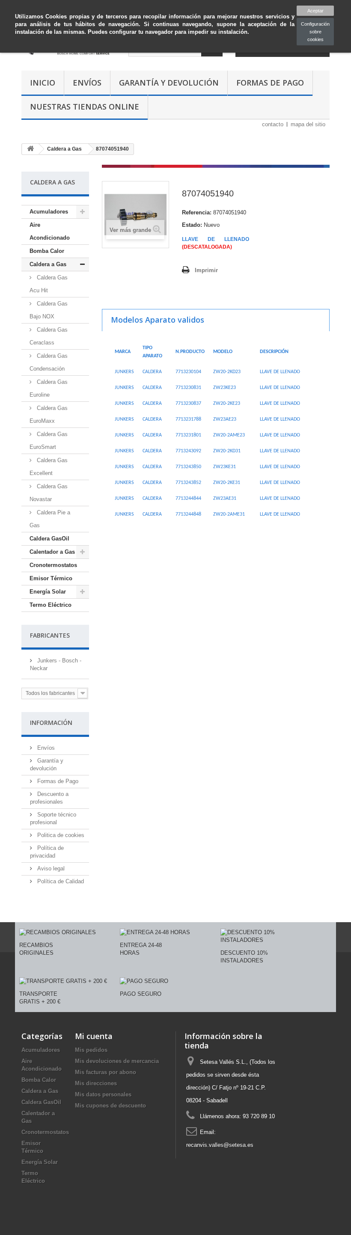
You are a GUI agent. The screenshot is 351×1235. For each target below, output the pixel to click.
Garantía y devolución (169, 82)
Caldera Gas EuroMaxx (49, 414)
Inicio (42, 82)
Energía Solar (48, 591)
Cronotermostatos (53, 565)
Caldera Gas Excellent (49, 466)
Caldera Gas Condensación (49, 362)
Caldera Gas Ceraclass (49, 336)
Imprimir (206, 270)
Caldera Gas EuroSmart (49, 440)
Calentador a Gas (52, 552)
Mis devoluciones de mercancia (117, 1061)
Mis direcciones (96, 1083)
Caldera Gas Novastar (49, 492)
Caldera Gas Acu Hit (49, 284)
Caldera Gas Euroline (49, 388)
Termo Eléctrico (50, 605)
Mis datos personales (103, 1094)
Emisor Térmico (51, 578)
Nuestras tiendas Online (84, 106)
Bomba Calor (47, 251)
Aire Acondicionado (50, 231)
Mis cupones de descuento (110, 1105)
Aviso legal (50, 868)
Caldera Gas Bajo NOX (49, 310)
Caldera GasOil (49, 538)
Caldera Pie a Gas (50, 518)
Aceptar (315, 10)
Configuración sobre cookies (315, 31)
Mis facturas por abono (105, 1072)
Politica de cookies (60, 835)
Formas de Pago (270, 82)
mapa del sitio (308, 124)
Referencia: (196, 212)
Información (51, 722)
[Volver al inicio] (30, 149)
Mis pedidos (91, 1050)
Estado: (192, 225)
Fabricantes (50, 635)
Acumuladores (49, 211)
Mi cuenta (94, 1036)
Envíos (87, 82)
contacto (272, 124)
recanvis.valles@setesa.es (219, 1145)
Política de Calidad (60, 881)
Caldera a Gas (48, 264)
